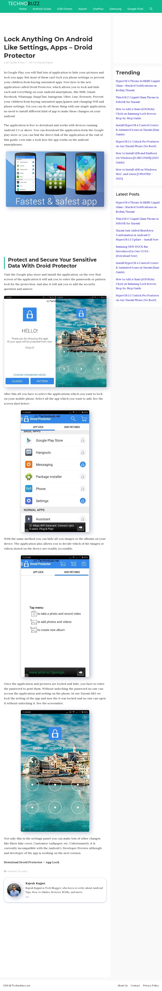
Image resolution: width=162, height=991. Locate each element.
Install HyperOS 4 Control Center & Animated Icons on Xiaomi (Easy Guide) (137, 129)
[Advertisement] (61, 26)
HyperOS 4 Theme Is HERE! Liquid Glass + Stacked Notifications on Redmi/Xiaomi (138, 85)
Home (23, 8)
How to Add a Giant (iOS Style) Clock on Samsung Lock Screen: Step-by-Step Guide (136, 113)
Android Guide (42, 8)
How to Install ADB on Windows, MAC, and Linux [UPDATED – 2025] (136, 174)
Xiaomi (82, 8)
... (27, 895)
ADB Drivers (64, 8)
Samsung (115, 8)
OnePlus (98, 8)
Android (12, 871)
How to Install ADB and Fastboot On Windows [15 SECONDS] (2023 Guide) (137, 158)
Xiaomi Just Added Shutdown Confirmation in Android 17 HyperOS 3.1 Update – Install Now (137, 235)
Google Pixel (135, 8)
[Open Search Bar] (151, 9)
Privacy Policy (151, 985)
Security (23, 871)
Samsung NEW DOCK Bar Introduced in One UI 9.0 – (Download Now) (133, 251)
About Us (123, 985)
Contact (135, 985)
